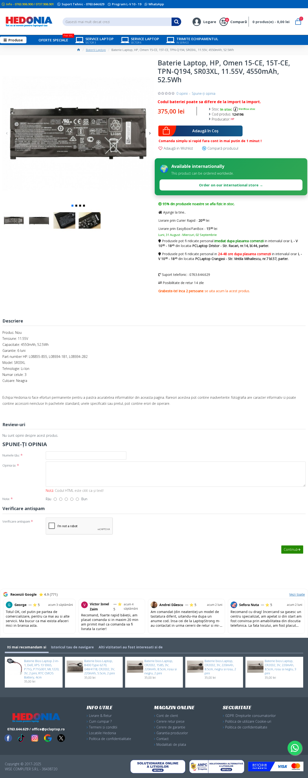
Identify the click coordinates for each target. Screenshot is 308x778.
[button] (6, 133)
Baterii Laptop (96, 50)
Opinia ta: (9, 465)
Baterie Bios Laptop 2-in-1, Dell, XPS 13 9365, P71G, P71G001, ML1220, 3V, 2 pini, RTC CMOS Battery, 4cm (41, 669)
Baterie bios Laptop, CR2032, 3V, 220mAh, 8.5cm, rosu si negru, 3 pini (280, 667)
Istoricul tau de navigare (72, 647)
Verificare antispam (16, 521)
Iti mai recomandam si (26, 647)
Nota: (6, 499)
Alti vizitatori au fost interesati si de (131, 647)
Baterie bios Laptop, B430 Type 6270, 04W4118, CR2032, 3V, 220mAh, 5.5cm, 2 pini (99, 667)
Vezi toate (297, 594)
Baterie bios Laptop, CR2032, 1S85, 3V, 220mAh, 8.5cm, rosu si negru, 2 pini (160, 667)
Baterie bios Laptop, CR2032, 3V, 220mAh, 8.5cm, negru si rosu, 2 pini (220, 667)
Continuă (290, 549)
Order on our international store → (231, 185)
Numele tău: (11, 455)
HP (232, 119)
